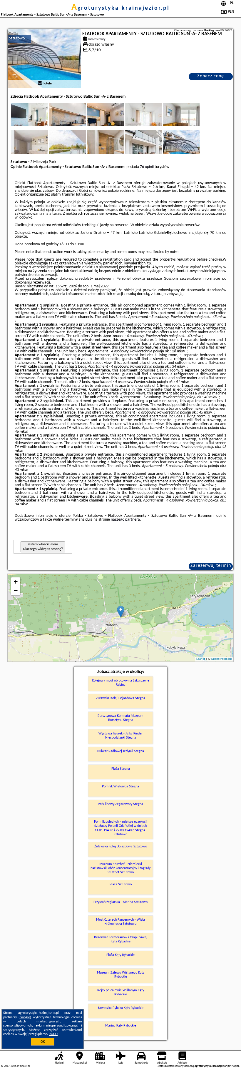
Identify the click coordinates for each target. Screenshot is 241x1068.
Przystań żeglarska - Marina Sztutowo (120, 902)
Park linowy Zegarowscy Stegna (120, 804)
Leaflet (200, 659)
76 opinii (147, 167)
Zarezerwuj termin (210, 565)
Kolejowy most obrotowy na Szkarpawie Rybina (120, 683)
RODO (53, 1034)
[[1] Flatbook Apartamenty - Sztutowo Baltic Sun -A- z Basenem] (44, 58)
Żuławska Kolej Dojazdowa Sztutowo (120, 846)
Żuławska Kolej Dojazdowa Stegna (120, 698)
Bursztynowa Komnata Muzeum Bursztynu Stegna (120, 718)
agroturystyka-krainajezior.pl (120, 8)
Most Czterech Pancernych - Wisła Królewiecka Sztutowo (120, 922)
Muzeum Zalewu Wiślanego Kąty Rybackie (120, 975)
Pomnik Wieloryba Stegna (120, 786)
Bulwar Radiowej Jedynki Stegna (120, 751)
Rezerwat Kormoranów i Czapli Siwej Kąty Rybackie (120, 939)
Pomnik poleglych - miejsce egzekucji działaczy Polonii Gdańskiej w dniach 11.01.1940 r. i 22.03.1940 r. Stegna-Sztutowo (120, 828)
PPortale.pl (23, 1066)
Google (25, 1017)
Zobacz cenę (210, 76)
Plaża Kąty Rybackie (120, 955)
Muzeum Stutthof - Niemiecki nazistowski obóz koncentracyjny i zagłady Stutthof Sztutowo (120, 868)
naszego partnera (125, 519)
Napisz (235, 1066)
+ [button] (16, 581)
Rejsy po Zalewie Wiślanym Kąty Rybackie (120, 992)
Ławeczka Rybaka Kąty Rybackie (120, 1008)
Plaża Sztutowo (121, 884)
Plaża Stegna (120, 769)
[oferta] (40, 83)
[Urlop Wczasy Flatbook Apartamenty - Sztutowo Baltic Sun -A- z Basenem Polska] (37, 120)
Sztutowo (17, 38)
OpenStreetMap (221, 659)
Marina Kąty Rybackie (120, 1025)
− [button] (16, 590)
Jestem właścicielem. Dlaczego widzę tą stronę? (43, 546)
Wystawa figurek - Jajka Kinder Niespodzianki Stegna (120, 735)
